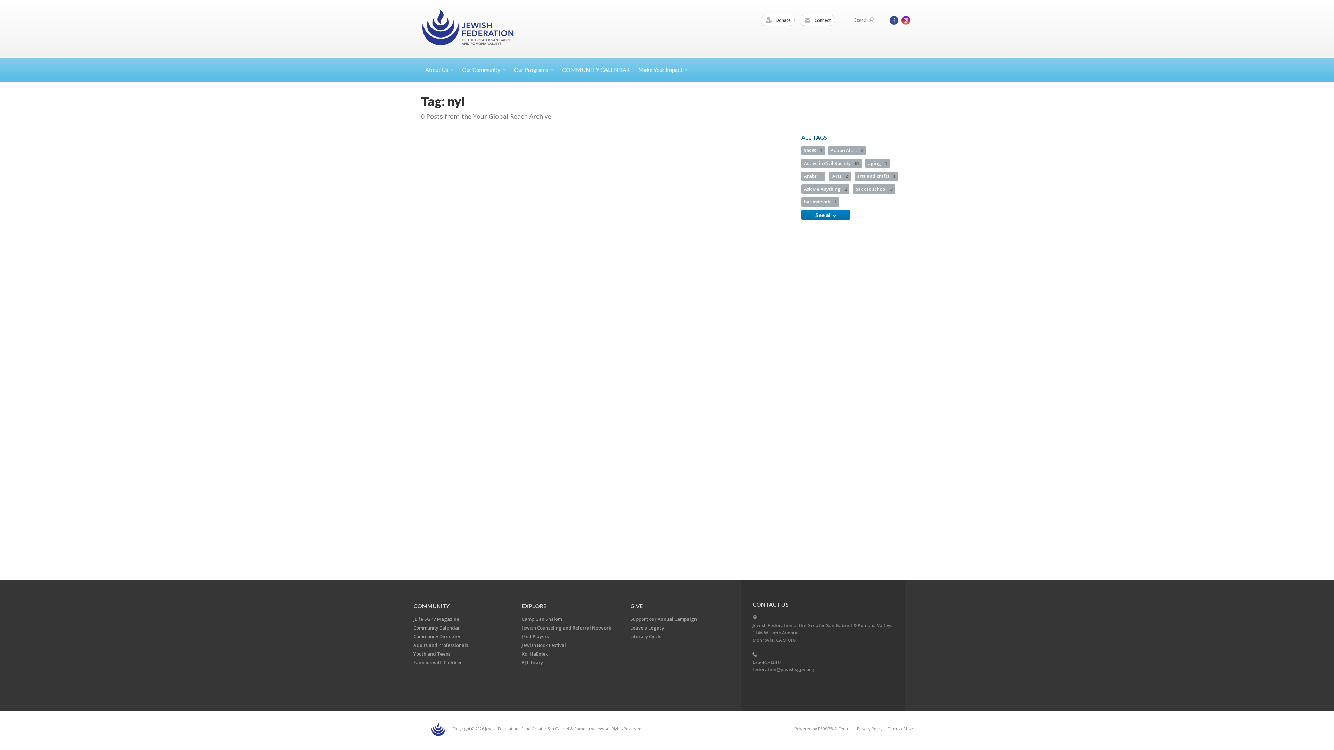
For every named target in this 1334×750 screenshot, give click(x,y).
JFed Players (535, 636)
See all (824, 214)
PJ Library (532, 662)
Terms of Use (900, 728)
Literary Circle (646, 636)
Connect (822, 20)
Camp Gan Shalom (542, 619)
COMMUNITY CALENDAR (596, 69)
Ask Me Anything (825, 189)
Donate (783, 20)
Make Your (660, 69)
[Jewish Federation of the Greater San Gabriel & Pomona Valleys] (468, 28)
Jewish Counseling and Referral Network (566, 628)
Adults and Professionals (440, 645)
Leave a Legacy (647, 628)
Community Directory (436, 636)
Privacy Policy (870, 728)
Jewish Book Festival (544, 645)
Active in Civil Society (831, 163)
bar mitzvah (820, 202)
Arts (840, 176)
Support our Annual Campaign (663, 619)
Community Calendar (436, 628)
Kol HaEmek (535, 654)
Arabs (813, 176)
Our (531, 69)
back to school (874, 189)
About (436, 69)
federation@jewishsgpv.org (783, 669)
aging (877, 163)
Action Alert (847, 150)
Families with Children (438, 662)
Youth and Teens (432, 654)
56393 (813, 150)
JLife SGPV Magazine (436, 619)
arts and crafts (876, 176)
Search (861, 20)
